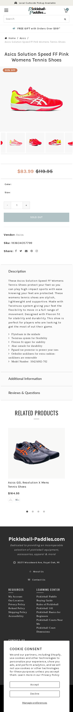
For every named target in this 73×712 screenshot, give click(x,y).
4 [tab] (45, 512)
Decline (34, 693)
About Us (38, 571)
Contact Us (38, 579)
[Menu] (6, 10)
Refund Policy (16, 608)
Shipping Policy (17, 612)
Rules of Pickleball (47, 604)
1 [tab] (28, 512)
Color (8, 184)
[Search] (65, 19)
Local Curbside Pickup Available (37, 3)
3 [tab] (39, 512)
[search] (36, 18)
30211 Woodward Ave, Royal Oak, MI (38, 562)
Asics (23, 38)
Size (7, 192)
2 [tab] (34, 512)
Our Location (16, 600)
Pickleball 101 (44, 608)
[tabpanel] (36, 467)
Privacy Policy (50, 675)
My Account (15, 596)
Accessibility (16, 616)
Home (12, 38)
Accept (34, 684)
